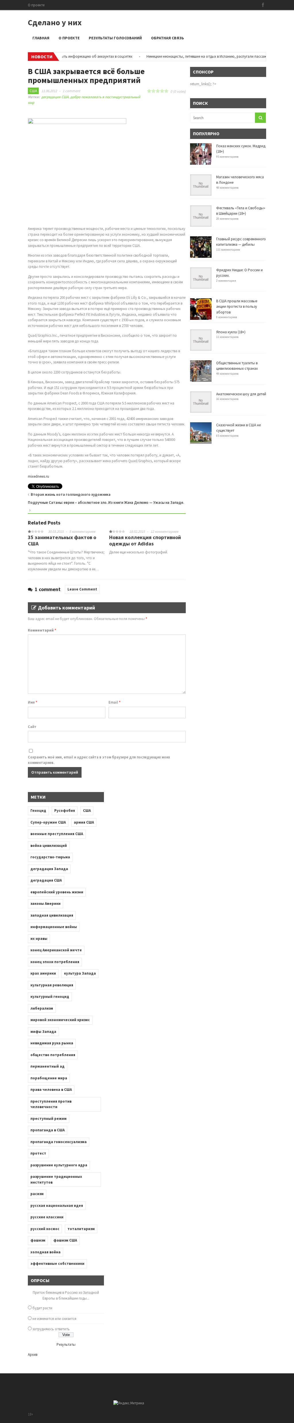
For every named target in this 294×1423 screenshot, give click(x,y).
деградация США (55, 96)
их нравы (38, 938)
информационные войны (53, 926)
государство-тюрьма (50, 857)
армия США (84, 822)
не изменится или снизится (54, 1318)
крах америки (43, 973)
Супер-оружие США (48, 822)
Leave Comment (82, 589)
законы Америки (45, 903)
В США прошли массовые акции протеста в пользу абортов (236, 307)
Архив (32, 1354)
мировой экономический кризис (60, 1019)
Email (115, 702)
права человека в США (51, 1089)
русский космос (44, 1228)
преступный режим (48, 1118)
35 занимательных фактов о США (62, 540)
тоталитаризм (81, 1228)
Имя (32, 702)
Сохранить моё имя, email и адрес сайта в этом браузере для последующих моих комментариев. (99, 760)
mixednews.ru (38, 476)
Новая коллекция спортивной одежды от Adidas (145, 540)
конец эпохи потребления (54, 961)
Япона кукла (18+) (230, 332)
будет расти (42, 1308)
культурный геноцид (49, 996)
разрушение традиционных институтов (56, 1179)
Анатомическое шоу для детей (241, 394)
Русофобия (64, 810)
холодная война (45, 1252)
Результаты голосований (115, 37)
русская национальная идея (56, 1205)
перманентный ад (47, 1066)
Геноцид (38, 810)
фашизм (37, 1240)
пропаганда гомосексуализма (58, 1141)
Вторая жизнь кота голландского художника (71, 494)
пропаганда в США (47, 1130)
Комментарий (42, 630)
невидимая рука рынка (51, 1043)
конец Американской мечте (56, 950)
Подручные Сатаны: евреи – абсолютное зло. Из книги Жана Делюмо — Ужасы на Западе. (106, 502)
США (33, 90)
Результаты (66, 1344)
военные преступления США (56, 833)
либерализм (41, 1008)
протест (38, 1153)
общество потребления (52, 1054)
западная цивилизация (51, 915)
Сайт (32, 726)
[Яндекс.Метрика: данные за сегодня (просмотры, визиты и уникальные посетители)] (128, 1403)
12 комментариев (164, 531)
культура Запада (80, 973)
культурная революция (51, 985)
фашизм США (65, 1240)
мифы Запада (43, 1031)
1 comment (71, 90)
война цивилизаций (48, 845)
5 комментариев (82, 531)
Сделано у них (55, 22)
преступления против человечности (50, 1104)
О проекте (36, 5)
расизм (37, 1193)
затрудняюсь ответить (51, 1329)
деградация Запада (49, 868)
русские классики (46, 1217)
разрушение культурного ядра (58, 1165)
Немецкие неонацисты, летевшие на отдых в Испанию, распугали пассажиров (196, 56)
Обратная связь (167, 37)
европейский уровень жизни (56, 892)
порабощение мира (48, 1078)
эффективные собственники (57, 1263)
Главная (40, 37)
